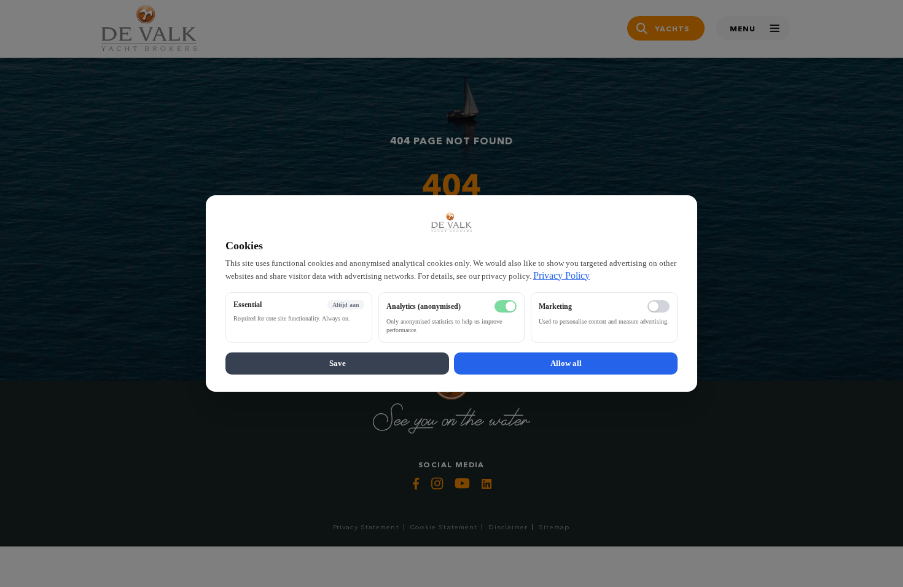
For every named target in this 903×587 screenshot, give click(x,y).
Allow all (566, 363)
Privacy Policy (561, 275)
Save (337, 363)
